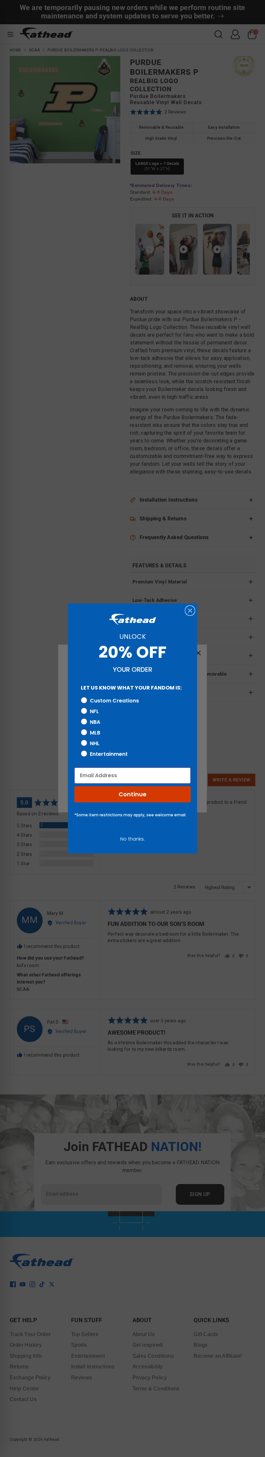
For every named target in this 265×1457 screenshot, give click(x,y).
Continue (132, 794)
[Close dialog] (190, 610)
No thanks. (132, 838)
